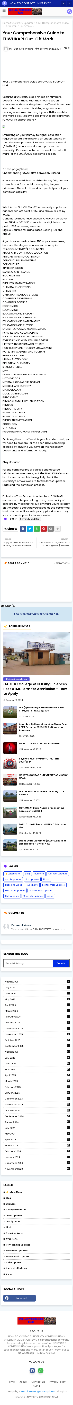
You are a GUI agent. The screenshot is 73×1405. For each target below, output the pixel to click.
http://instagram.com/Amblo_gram (53, 1299)
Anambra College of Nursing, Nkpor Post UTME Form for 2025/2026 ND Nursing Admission (43, 727)
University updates (22, 23)
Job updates (32, 879)
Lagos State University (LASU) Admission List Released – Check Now (43, 842)
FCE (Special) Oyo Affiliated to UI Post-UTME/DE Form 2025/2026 (42, 709)
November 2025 (37, 1034)
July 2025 (37, 1058)
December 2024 (37, 1098)
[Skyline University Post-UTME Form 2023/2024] (10, 763)
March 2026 (37, 1011)
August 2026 (37, 981)
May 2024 (37, 1133)
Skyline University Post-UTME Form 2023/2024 (39, 760)
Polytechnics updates (53, 884)
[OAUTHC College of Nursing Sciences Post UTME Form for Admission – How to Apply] (36, 653)
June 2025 (37, 1063)
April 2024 (37, 1139)
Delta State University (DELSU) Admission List (43, 826)
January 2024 (37, 1157)
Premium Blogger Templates (38, 1391)
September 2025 (37, 1046)
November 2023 (37, 1169)
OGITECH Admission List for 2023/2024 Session (41, 793)
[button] (63, 3)
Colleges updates (57, 873)
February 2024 (37, 1151)
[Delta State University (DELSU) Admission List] (10, 829)
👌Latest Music (13, 873)
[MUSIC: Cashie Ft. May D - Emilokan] (10, 748)
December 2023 (37, 1163)
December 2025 (37, 1028)
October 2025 (37, 1040)
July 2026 (37, 987)
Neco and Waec (13, 884)
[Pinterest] (44, 529)
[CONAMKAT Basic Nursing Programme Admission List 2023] (10, 812)
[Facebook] (23, 529)
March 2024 (37, 1145)
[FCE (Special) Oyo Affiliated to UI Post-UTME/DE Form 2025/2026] (10, 712)
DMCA (36, 1386)
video (50, 896)
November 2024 (37, 1104)
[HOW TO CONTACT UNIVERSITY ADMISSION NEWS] (10, 780)
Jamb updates (13, 879)
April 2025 (37, 1075)
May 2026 (37, 999)
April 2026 (37, 1005)
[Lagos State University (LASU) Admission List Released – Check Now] (10, 845)
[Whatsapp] (37, 529)
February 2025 (37, 1087)
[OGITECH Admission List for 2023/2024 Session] (10, 796)
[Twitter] (30, 529)
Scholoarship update (40, 890)
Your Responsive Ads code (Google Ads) (36, 613)
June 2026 (37, 993)
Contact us (38, 1382)
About (23, 1382)
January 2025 (37, 1092)
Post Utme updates (15, 890)
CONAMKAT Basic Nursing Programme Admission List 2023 (41, 809)
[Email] (51, 529)
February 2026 (37, 1016)
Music (46, 879)
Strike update (12, 896)
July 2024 (37, 1128)
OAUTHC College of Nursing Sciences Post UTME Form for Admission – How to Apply (35, 689)
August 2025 (37, 1051)
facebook (22, 1298)
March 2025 (37, 1081)
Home (6, 23)
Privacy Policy (58, 1382)
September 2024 (37, 1116)
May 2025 (37, 1069)
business (39, 873)
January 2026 (37, 1022)
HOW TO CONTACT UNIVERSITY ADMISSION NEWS (44, 777)
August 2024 (37, 1122)
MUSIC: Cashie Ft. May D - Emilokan (39, 743)
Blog (27, 873)
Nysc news (32, 884)
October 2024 (37, 1110)
